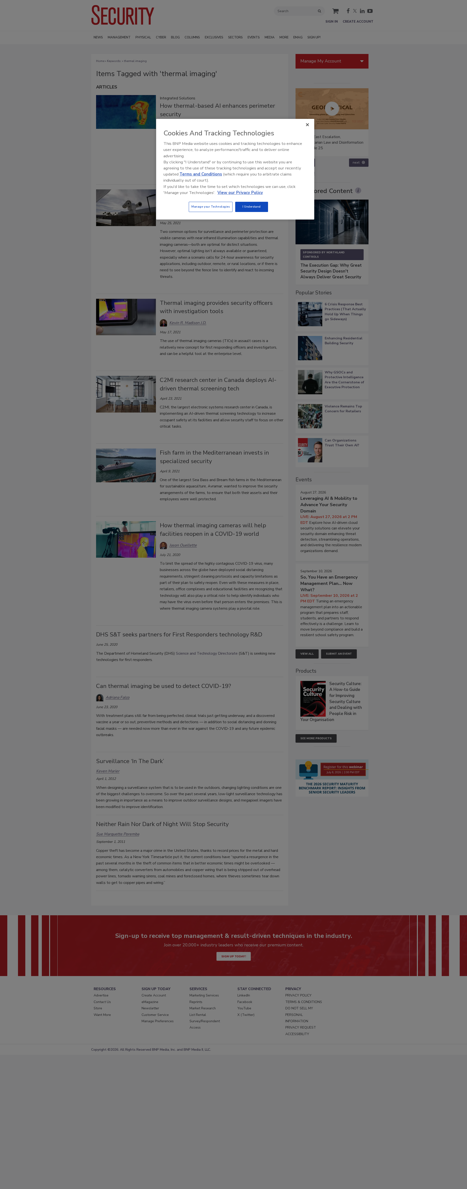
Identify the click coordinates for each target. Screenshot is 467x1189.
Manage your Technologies (210, 207)
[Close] (307, 124)
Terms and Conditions (201, 174)
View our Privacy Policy (240, 192)
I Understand (251, 207)
